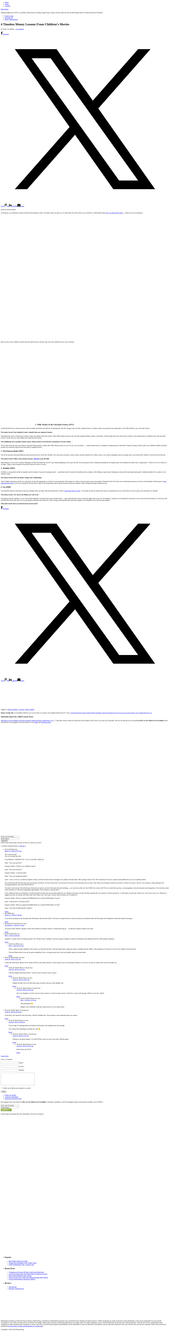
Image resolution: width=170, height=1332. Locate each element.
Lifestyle (21, 709)
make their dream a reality (72, 491)
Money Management (11, 19)
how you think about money (114, 213)
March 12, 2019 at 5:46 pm (13, 915)
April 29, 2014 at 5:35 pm (17, 969)
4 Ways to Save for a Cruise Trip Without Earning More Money (28, 1277)
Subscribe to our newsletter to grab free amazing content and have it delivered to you (27, 720)
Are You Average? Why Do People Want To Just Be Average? (28, 1274)
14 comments (20, 29)
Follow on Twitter (10, 1095)
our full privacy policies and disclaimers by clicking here (25, 1326)
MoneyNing (4, 9)
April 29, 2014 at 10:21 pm (21, 979)
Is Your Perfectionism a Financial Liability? (22, 1279)
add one (22, 846)
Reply (6, 911)
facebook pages (46, 722)
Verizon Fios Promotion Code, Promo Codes (22, 1263)
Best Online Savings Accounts (18, 1261)
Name (21, 1063)
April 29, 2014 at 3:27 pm (13, 959)
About (7, 4)
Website (21, 1070)
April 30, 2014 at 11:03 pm (25, 990)
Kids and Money (13, 709)
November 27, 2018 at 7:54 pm (14, 925)
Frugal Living (9, 16)
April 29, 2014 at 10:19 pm (25, 1046)
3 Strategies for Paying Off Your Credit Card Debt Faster (26, 1272)
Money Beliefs (29, 709)
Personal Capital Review (16, 1288)
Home (7, 2)
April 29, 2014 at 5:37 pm (21, 1036)
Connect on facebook (11, 1097)
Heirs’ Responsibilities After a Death (20, 1276)
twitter (36, 722)
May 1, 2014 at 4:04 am (12, 935)
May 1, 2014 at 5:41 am (16, 946)
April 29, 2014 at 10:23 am (13, 1012)
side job (36, 459)
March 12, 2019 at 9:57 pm (13, 851)
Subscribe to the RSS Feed (13, 1098)
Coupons (7, 6)
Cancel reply (5, 1056)
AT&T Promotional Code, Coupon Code (21, 1264)
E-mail (21, 1066)
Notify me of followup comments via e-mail (16, 1088)
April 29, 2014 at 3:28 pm (17, 1022)
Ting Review (13, 1287)
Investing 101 (9, 18)
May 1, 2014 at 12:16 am (28, 1000)
